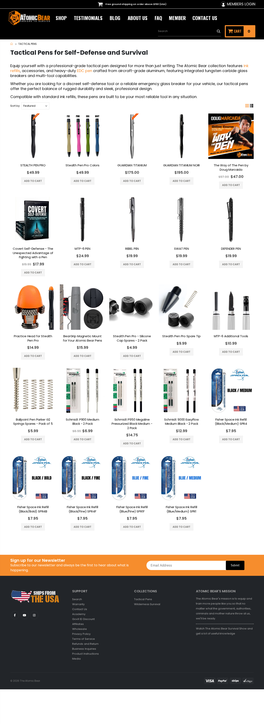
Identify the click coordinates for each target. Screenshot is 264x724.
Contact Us (79, 609)
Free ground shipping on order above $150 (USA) (135, 4)
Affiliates (78, 624)
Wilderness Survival (147, 604)
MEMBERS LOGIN (241, 4)
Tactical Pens (143, 599)
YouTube (15, 615)
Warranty (78, 604)
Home (11, 44)
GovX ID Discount (83, 619)
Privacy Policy (81, 634)
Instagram (34, 615)
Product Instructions (85, 654)
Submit (235, 565)
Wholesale (79, 629)
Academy (78, 614)
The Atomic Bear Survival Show (226, 629)
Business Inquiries (84, 649)
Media (76, 659)
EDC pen (84, 70)
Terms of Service (83, 639)
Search (218, 31)
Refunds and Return (85, 644)
